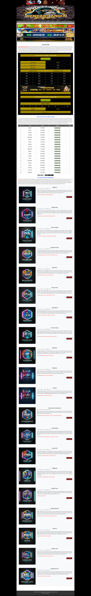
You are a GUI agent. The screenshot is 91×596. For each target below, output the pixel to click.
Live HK (28, 21)
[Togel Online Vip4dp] (45, 39)
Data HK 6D (64, 21)
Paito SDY (33, 21)
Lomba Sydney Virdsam (54, 436)
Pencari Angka (54, 227)
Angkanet (54, 187)
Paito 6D (55, 528)
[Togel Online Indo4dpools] (45, 30)
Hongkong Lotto (55, 568)
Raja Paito (54, 267)
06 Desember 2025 (41, 188)
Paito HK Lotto (48, 576)
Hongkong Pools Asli (53, 515)
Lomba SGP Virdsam (52, 455)
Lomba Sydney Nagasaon (45, 436)
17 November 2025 (41, 409)
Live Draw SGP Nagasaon (49, 375)
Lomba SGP (54, 448)
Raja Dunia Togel (55, 247)
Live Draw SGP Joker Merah (45, 315)
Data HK (47, 21)
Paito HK (43, 21)
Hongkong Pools (55, 508)
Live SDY (23, 21)
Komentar (49, 188)
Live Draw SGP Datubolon (49, 355)
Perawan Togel (54, 327)
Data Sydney (58, 21)
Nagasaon (54, 368)
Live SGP (19, 21)
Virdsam (55, 388)
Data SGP (52, 21)
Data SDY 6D (69, 21)
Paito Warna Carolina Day (55, 408)
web (45, 188)
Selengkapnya (69, 218)
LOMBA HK (54, 468)
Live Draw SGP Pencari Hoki (50, 295)
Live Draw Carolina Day (53, 415)
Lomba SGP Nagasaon (45, 455)
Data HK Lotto (43, 576)
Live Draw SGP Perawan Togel (52, 336)
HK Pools (48, 515)
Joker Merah (55, 307)
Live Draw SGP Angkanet (49, 194)
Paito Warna (60, 415)
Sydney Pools (54, 488)
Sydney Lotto (54, 548)
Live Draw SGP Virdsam (48, 395)
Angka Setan (55, 207)
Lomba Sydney (54, 428)
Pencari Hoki (55, 287)
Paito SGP (38, 21)
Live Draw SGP (45, 44)
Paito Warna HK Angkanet (45, 593)
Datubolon (54, 348)
